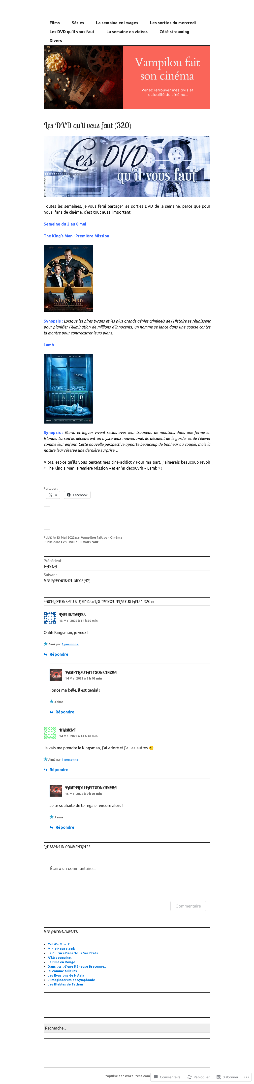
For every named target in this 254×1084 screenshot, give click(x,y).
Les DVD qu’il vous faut (72, 31)
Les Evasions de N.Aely (66, 975)
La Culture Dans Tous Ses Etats (73, 953)
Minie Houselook (61, 948)
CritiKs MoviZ (59, 944)
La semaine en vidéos (127, 31)
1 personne (70, 644)
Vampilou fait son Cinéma (101, 537)
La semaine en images (117, 23)
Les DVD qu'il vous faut (79, 542)
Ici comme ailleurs (62, 971)
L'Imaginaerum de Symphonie (71, 980)
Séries (78, 23)
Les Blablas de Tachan (65, 984)
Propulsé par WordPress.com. (127, 1076)
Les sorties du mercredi (173, 23)
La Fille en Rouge (61, 962)
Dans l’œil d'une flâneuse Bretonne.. (77, 966)
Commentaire (188, 906)
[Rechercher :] (127, 1028)
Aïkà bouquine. (59, 957)
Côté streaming (174, 31)
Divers (56, 40)
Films (55, 23)
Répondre (59, 654)
